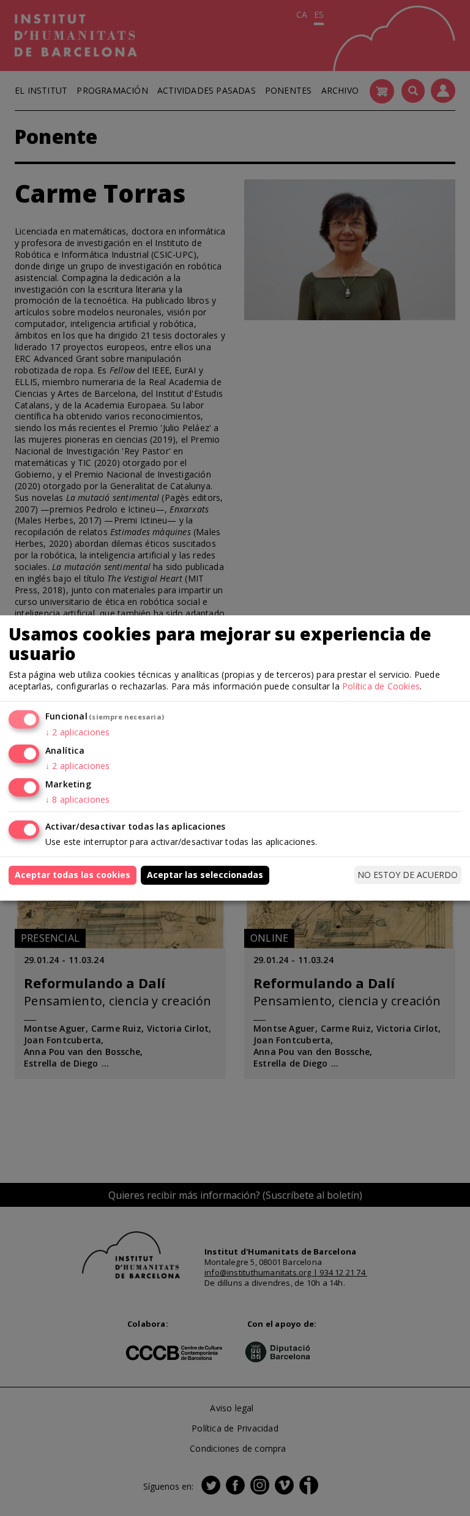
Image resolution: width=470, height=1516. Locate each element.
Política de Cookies (381, 686)
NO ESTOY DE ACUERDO (407, 874)
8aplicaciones (77, 799)
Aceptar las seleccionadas (205, 874)
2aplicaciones (77, 732)
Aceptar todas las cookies (72, 874)
